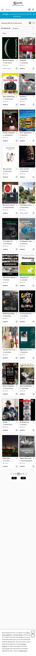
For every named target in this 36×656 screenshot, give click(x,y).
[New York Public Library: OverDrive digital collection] (18, 4)
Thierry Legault (8, 62)
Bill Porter (6, 280)
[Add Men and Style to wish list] (16, 177)
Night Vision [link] (6, 458)
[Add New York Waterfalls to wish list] (33, 394)
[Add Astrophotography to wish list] (16, 69)
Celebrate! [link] (23, 60)
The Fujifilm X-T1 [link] (8, 241)
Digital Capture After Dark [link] (26, 458)
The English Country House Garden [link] (26, 205)
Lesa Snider (24, 280)
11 (13, 474)
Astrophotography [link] (8, 60)
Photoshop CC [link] (24, 277)
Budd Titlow (24, 99)
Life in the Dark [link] (24, 169)
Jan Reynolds (24, 62)
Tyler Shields (24, 316)
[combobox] (14, 10)
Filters (4, 33)
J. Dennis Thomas (8, 99)
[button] (30, 23)
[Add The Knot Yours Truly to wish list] (16, 358)
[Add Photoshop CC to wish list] (33, 286)
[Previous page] (11, 474)
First (14, 478)
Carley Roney (7, 352)
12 (16, 474)
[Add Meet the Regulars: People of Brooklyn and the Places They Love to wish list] (16, 394)
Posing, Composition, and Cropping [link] (9, 133)
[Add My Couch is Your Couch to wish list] (16, 213)
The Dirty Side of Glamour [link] (26, 314)
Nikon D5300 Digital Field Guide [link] (9, 97)
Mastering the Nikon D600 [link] (9, 314)
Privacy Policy (18, 635)
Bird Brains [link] (23, 97)
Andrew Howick (8, 424)
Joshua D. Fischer (8, 388)
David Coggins (8, 171)
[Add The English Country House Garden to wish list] (33, 213)
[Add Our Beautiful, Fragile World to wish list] (33, 249)
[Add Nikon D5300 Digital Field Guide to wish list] (16, 105)
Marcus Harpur (25, 207)
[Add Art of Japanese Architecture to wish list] (33, 141)
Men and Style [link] (7, 169)
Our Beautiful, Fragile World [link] (26, 241)
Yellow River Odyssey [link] (9, 277)
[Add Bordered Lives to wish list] (33, 430)
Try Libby (5, 14)
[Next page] (26, 474)
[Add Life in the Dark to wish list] (33, 177)
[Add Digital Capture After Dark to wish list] (33, 466)
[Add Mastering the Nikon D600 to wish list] (16, 322)
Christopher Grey (8, 135)
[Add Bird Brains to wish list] (33, 105)
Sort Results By (5, 28)
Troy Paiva (6, 460)
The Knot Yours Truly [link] (9, 350)
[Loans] (29, 10)
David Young (24, 135)
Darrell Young (7, 316)
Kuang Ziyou (24, 352)
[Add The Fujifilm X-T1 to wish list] (16, 249)
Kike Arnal (23, 424)
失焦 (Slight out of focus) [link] (26, 350)
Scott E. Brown (24, 388)
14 (21, 474)
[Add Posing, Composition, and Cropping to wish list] (16, 141)
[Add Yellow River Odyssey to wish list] (16, 286)
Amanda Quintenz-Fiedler (27, 460)
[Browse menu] (33, 9)
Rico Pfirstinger (8, 243)
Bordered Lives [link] (24, 422)
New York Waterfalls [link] (26, 386)
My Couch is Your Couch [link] (9, 205)
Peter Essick (24, 243)
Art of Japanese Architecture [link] (26, 133)
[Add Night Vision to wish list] (16, 466)
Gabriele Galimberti (9, 207)
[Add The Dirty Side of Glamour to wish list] (33, 322)
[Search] (2, 9)
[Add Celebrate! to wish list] (33, 69)
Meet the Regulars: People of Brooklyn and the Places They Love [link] (9, 386)
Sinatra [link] (5, 422)
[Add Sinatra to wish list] (16, 430)
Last (23, 478)
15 (23, 474)
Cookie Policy (23, 651)
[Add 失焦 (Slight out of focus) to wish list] (33, 358)
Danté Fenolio (24, 171)
